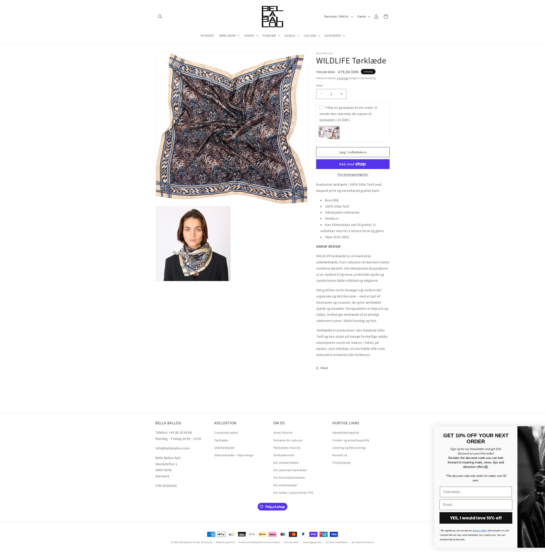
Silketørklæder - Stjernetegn (234, 455)
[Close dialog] (535, 431)
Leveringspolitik (312, 542)
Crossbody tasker (226, 432)
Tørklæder (221, 440)
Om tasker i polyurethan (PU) (293, 493)
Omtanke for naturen (288, 440)
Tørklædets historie (286, 448)
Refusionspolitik (225, 542)
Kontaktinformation (363, 542)
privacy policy (420, 530)
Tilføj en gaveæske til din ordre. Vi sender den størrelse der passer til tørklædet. (348, 113)
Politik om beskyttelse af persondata (259, 542)
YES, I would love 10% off (416, 518)
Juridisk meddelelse (336, 542)
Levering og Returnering (349, 448)
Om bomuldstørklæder (289, 477)
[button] (160, 16)
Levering (342, 78)
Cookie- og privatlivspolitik (350, 440)
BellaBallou (185, 542)
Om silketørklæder (286, 463)
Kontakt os (339, 455)
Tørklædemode (283, 455)
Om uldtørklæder (285, 485)
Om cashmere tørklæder (290, 470)
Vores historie (282, 432)
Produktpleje (341, 463)
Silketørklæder (224, 448)
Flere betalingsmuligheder (353, 174)
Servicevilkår (291, 542)
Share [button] (324, 368)
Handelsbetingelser (345, 432)
